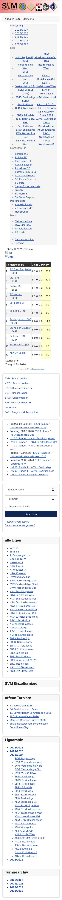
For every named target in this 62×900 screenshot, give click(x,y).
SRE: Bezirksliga (25, 118)
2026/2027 (21, 29)
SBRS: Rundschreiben (17, 388)
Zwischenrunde (23, 208)
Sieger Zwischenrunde (27, 186)
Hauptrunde (21, 211)
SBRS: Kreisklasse (25, 108)
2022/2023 (21, 44)
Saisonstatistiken (24, 239)
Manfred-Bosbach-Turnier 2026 (28, 720)
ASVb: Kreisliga (46, 129)
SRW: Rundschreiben (16, 397)
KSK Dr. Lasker (23, 164)
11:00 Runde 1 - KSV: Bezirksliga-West (32, 438)
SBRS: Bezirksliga (25, 97)
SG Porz (19, 182)
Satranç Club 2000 (26, 171)
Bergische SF (22, 153)
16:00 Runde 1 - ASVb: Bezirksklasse (32, 470)
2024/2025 (21, 36)
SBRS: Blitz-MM (25, 115)
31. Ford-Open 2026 (21, 705)
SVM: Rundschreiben (16, 378)
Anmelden (31, 514)
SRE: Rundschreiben (16, 392)
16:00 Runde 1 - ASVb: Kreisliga (29, 474)
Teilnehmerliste (23, 221)
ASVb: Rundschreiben (17, 383)
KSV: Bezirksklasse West (46, 64)
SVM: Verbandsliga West (25, 64)
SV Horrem (21, 193)
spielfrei (19, 189)
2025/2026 (21, 33)
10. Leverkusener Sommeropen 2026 (31, 712)
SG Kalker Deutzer (25, 179)
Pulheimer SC (22, 168)
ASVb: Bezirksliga (46, 118)
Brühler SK (21, 157)
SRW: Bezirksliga (25, 129)
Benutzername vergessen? (20, 525)
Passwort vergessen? (17, 521)
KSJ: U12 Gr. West (46, 108)
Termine (19, 242)
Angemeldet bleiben (20, 506)
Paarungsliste (17, 200)
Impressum (11, 407)
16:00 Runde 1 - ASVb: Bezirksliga (30, 467)
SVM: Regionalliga (25, 57)
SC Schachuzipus (25, 175)
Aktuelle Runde (23, 204)
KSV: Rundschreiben (16, 402)
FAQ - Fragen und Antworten (21, 412)
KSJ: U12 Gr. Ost (46, 104)
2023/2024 (16, 26)
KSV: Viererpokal (46, 97)
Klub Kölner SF (23, 161)
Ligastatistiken (23, 228)
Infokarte (20, 232)
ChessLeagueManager (36, 369)
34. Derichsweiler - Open (24, 709)
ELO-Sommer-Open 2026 (24, 716)
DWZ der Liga (23, 224)
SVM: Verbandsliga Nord (25, 75)
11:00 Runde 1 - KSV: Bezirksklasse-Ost (33, 441)
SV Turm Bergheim (25, 197)
